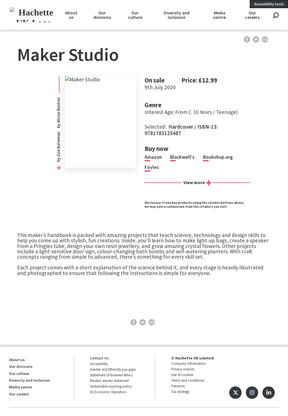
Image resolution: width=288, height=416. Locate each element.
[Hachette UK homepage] (34, 15)
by (58, 159)
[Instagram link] (252, 392)
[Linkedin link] (268, 392)
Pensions (178, 386)
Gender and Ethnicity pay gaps (113, 369)
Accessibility (99, 363)
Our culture (135, 15)
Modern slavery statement (109, 380)
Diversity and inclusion (177, 15)
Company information (188, 363)
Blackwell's (182, 157)
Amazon (153, 157)
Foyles (152, 167)
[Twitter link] (235, 392)
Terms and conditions (187, 380)
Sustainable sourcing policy (111, 386)
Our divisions (102, 15)
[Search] (276, 16)
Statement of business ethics (111, 375)
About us (71, 15)
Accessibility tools (269, 4)
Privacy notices (182, 369)
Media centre (219, 15)
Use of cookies (182, 374)
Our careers (252, 15)
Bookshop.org (218, 157)
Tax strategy (180, 391)
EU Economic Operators (108, 392)
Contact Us (99, 358)
